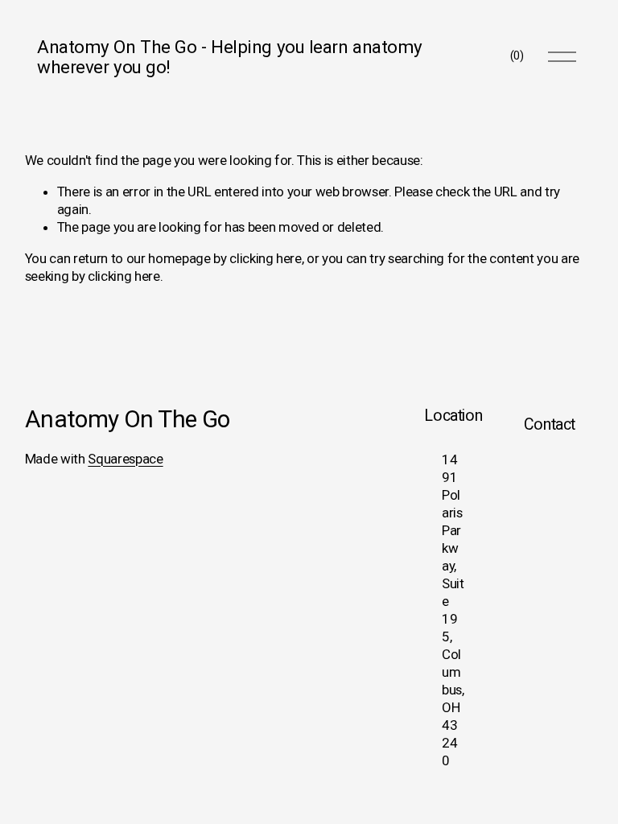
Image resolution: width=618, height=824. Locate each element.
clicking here (265, 258)
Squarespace (125, 459)
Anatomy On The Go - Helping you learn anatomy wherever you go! (229, 56)
